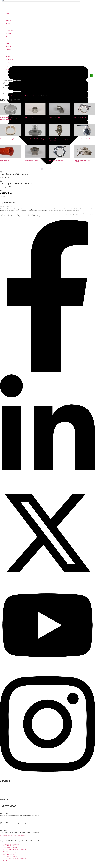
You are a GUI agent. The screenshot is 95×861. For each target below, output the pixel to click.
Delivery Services (8, 786)
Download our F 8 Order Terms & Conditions (12, 835)
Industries (8, 20)
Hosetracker (6, 788)
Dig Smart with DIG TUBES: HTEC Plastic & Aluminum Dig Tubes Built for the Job (39, 818)
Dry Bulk (21, 96)
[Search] (2, 80)
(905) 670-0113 (7, 87)
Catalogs (8, 33)
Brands (8, 23)
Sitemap (5, 851)
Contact (8, 40)
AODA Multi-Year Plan (9, 846)
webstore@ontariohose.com (8, 187)
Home (1, 96)
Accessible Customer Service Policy (13, 844)
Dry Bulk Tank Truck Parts (32, 96)
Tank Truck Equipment (11, 96)
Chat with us (6, 193)
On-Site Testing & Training (10, 784)
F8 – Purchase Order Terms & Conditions (14, 849)
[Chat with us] (1, 191)
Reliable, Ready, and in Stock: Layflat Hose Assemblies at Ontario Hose (35, 827)
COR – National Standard (10, 847)
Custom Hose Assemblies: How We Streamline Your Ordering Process (34, 810)
